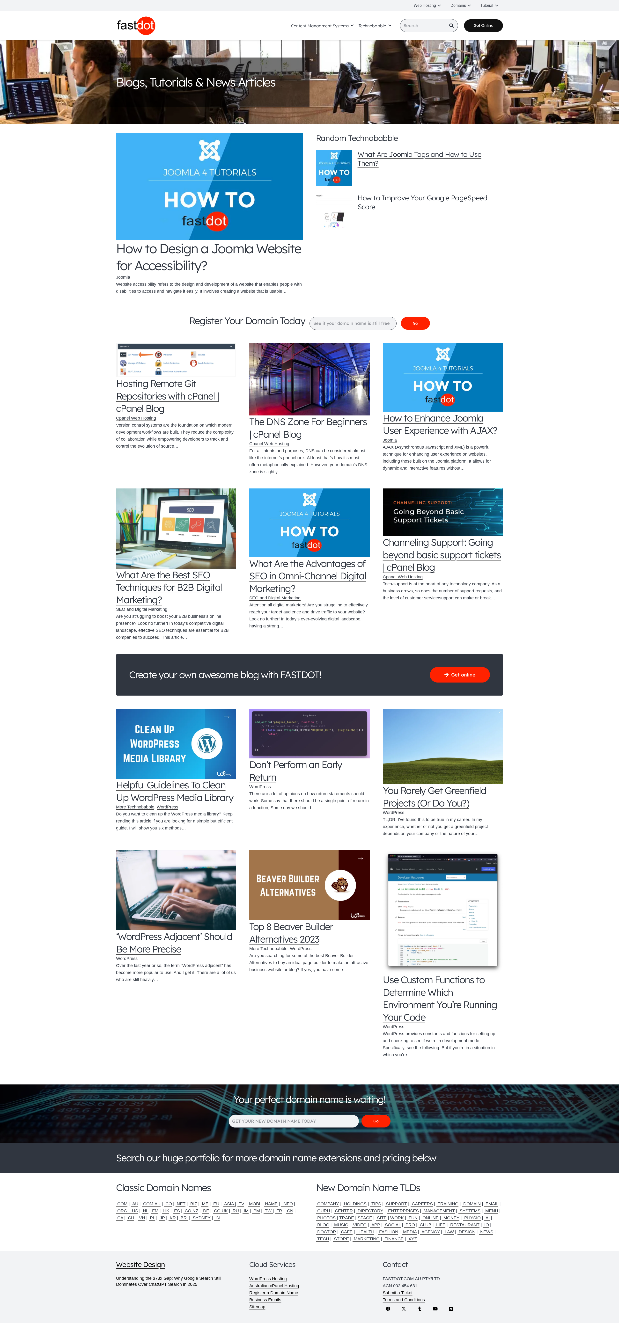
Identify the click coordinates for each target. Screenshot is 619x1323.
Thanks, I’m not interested (309, 759)
